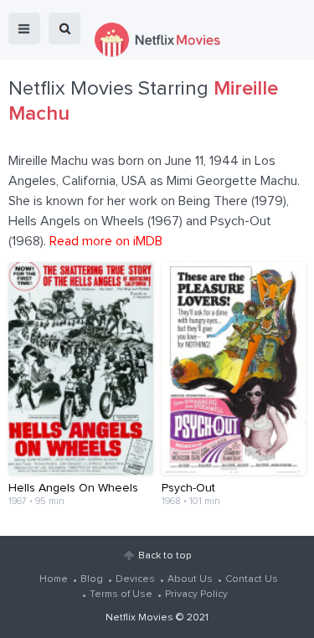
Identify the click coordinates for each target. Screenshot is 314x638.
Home (53, 579)
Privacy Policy (196, 594)
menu (24, 28)
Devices (135, 579)
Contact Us (251, 579)
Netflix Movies (139, 618)
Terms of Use (121, 594)
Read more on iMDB (105, 241)
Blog (91, 579)
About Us (190, 579)
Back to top (164, 556)
